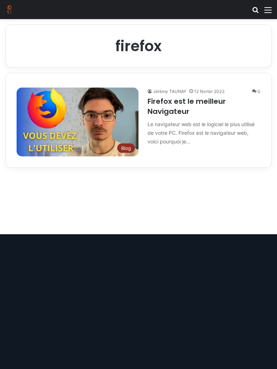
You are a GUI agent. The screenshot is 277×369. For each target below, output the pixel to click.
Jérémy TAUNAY (169, 91)
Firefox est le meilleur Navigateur (187, 106)
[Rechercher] (255, 12)
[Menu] (268, 12)
